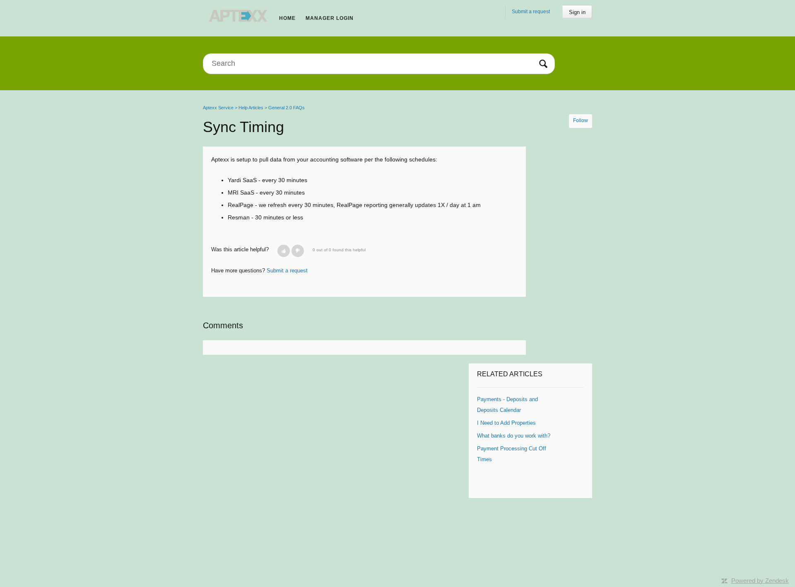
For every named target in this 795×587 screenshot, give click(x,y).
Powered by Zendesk (760, 580)
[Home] (238, 15)
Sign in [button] (577, 12)
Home (287, 18)
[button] (283, 251)
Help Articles (250, 107)
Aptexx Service (218, 107)
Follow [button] (580, 120)
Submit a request (531, 11)
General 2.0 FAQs (286, 107)
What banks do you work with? (513, 436)
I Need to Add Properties (506, 423)
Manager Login (330, 18)
